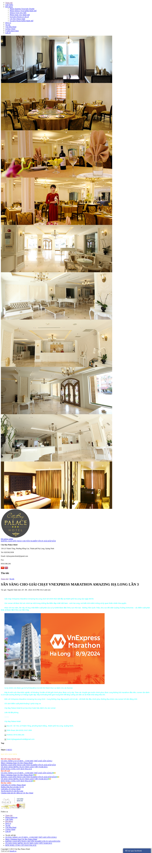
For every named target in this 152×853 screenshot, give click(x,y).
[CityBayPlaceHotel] (15, 537)
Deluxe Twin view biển (18, 13)
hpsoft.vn (13, 851)
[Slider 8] (56, 177)
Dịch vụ (8, 23)
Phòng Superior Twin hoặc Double (22, 9)
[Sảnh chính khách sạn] (56, 508)
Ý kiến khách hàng (12, 31)
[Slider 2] (56, 414)
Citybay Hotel (10, 29)
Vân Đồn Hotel (10, 27)
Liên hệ (8, 33)
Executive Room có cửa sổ (19, 17)
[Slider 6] (56, 272)
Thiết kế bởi (5, 851)
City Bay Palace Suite (17, 19)
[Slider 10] (56, 82)
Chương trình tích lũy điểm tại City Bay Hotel (17, 793)
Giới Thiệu (9, 5)
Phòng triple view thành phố (20, 15)
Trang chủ (8, 3)
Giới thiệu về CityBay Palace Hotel (13, 785)
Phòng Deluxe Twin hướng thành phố (23, 11)
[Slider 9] (56, 130)
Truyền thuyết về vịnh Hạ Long (12, 791)
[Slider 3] (56, 366)
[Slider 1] (56, 461)
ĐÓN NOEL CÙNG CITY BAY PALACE (16, 769)
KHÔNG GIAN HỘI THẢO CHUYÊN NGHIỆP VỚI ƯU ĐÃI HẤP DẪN (28, 541)
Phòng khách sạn (11, 817)
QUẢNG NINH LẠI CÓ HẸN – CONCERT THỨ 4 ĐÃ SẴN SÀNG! (26, 761)
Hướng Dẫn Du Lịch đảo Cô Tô (12, 787)
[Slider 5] (56, 319)
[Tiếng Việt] (2, 568)
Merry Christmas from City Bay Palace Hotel (17, 763)
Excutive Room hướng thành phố (21, 21)
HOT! (10, 750)
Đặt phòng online (7, 539)
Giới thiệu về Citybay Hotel (10, 789)
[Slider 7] (56, 224)
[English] (6, 568)
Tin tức (7, 25)
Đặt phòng (9, 7)
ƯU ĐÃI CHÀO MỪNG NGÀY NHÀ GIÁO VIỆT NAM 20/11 (24, 767)
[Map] (13, 808)
